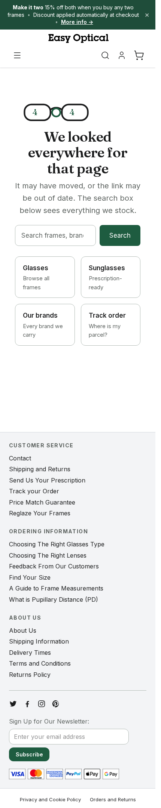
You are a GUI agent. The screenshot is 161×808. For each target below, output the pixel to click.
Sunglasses (107, 277)
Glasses (36, 277)
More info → (77, 22)
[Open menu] (17, 55)
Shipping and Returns (39, 469)
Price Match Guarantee (42, 502)
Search (120, 235)
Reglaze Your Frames (39, 513)
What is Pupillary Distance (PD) (53, 599)
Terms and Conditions (40, 663)
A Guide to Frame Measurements (56, 588)
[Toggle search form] (105, 55)
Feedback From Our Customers (54, 566)
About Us (22, 630)
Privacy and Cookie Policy (50, 799)
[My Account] (121, 55)
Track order (107, 325)
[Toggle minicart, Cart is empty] (138, 55)
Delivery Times (30, 652)
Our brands (43, 325)
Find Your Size (30, 577)
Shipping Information (39, 641)
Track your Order (34, 491)
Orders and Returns (113, 799)
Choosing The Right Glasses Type (56, 544)
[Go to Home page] (77, 38)
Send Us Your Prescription (47, 480)
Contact (20, 458)
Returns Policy (30, 674)
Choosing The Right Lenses (47, 555)
